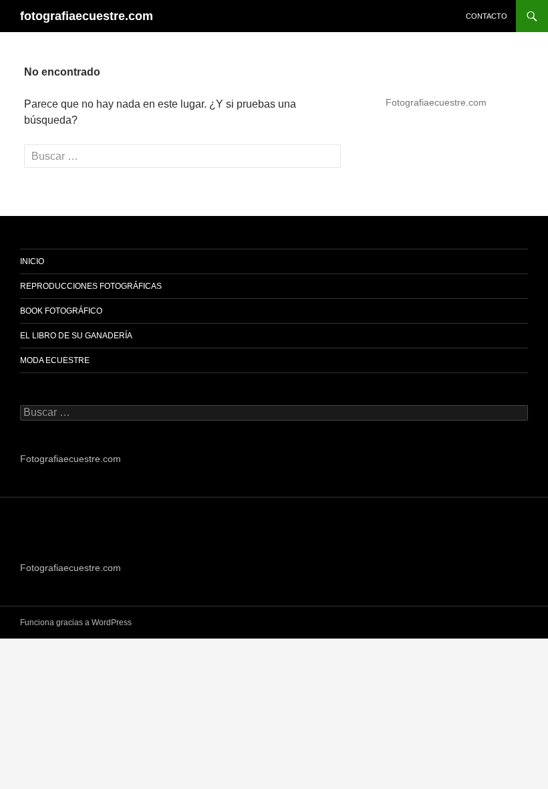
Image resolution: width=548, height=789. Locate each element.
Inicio (32, 261)
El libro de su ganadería (76, 335)
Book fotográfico (61, 311)
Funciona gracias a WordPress (76, 622)
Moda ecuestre (55, 360)
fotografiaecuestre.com (86, 16)
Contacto (486, 16)
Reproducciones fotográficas (91, 286)
